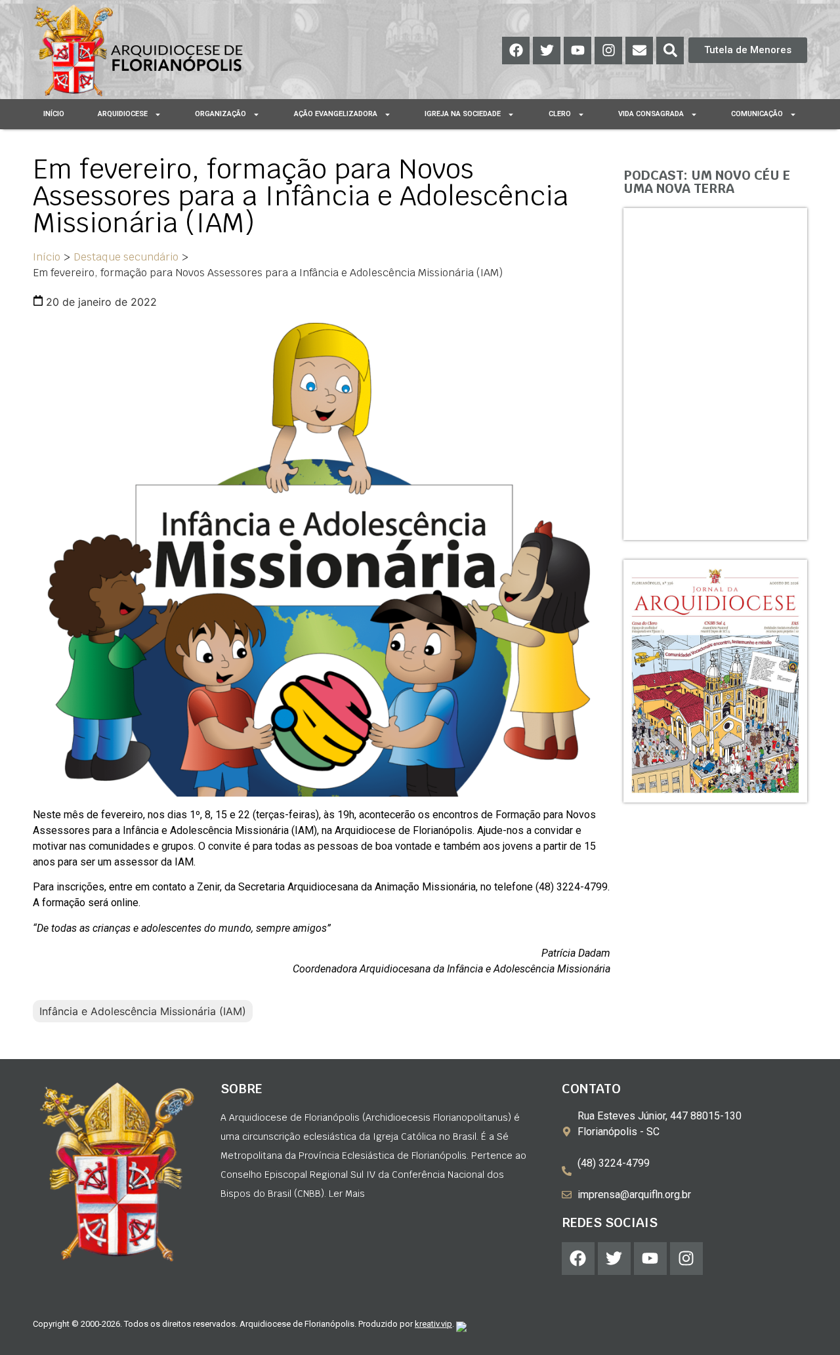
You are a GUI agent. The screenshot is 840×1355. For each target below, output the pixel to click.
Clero (560, 114)
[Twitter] (546, 50)
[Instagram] (608, 50)
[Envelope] (639, 50)
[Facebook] (516, 50)
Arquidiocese (123, 114)
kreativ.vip (433, 1324)
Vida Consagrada (651, 114)
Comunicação (757, 114)
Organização (220, 114)
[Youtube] (577, 50)
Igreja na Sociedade (463, 114)
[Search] (670, 50)
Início (53, 114)
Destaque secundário (126, 257)
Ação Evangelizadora (335, 114)
